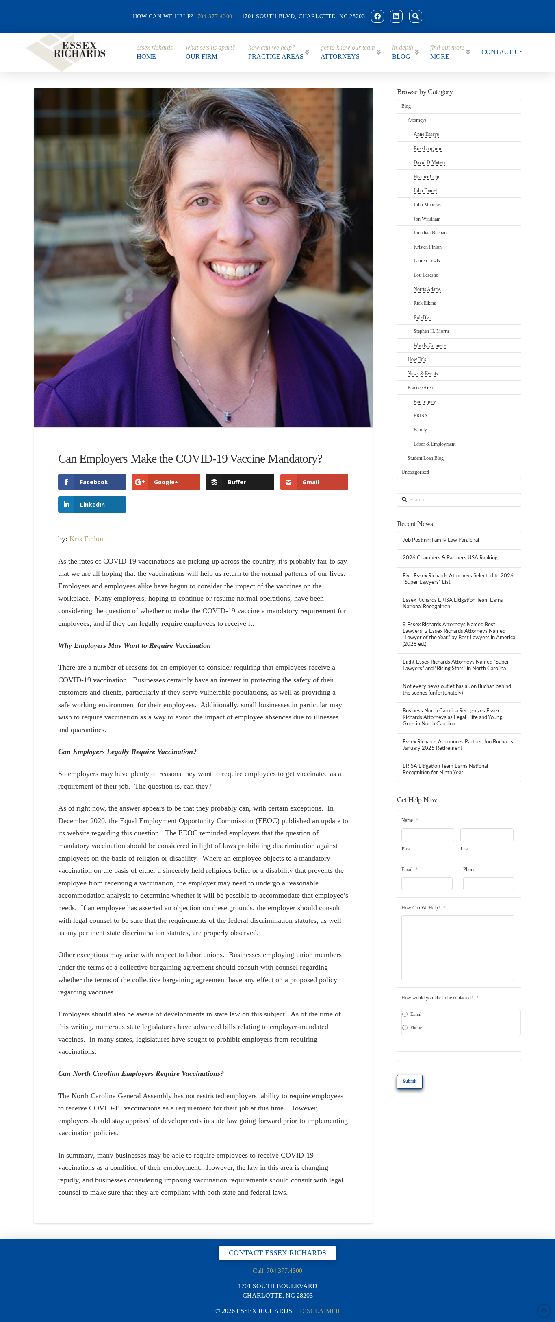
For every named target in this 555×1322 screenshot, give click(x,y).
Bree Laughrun (428, 148)
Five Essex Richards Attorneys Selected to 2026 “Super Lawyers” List (458, 579)
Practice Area (420, 388)
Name (409, 820)
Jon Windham (427, 219)
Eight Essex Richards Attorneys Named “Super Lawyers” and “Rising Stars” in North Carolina (456, 665)
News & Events (423, 373)
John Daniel (425, 190)
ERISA (421, 416)
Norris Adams (427, 289)
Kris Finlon (86, 539)
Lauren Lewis (427, 261)
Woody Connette (430, 345)
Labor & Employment (434, 444)
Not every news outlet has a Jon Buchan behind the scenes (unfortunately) (457, 690)
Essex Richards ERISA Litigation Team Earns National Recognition (453, 603)
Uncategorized (415, 472)
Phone (469, 869)
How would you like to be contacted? (440, 998)
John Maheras (427, 205)
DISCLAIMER (320, 1310)
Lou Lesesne (426, 275)
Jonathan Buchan (430, 233)
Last (465, 848)
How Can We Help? (423, 908)
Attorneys (417, 120)
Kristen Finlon (428, 247)
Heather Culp (426, 176)
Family (420, 430)
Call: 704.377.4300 (277, 1270)
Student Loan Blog (426, 458)
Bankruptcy (425, 401)
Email (409, 869)
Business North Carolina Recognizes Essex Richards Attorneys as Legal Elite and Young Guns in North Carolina (452, 717)
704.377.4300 (215, 16)
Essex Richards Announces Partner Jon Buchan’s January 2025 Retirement (458, 745)
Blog (406, 106)
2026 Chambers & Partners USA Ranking (450, 558)
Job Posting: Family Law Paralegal (441, 540)
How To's (417, 359)
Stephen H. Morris (432, 331)
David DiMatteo (429, 162)
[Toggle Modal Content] (415, 16)
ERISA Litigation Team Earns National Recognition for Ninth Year (445, 769)
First (406, 848)
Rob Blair (423, 317)
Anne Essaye (426, 134)
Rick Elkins (425, 303)
